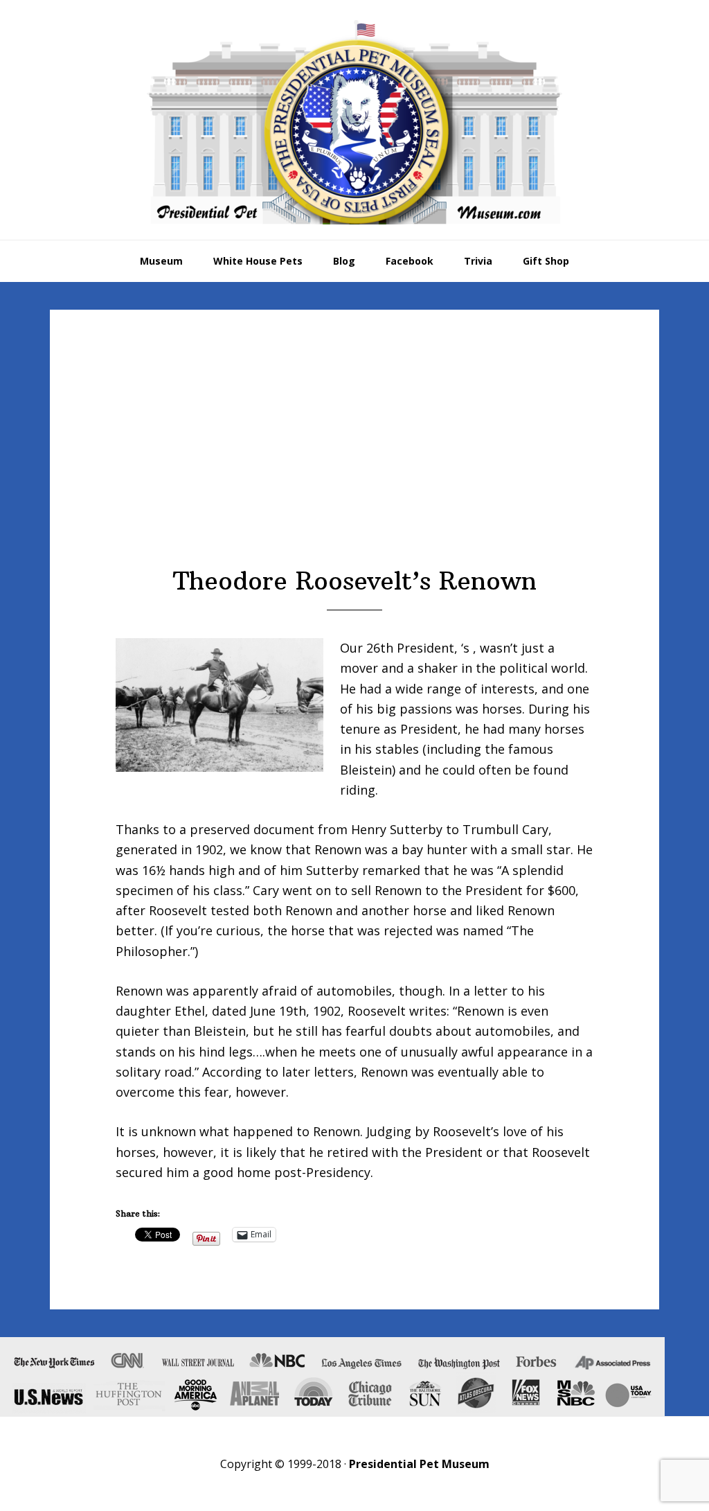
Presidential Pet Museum (354, 122)
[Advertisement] (354, 462)
